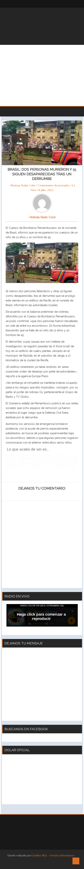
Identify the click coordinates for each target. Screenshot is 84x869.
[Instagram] (74, 4)
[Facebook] (66, 4)
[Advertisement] (42, 75)
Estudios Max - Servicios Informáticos (53, 855)
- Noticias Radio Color (22, 185)
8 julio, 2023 (46, 190)
